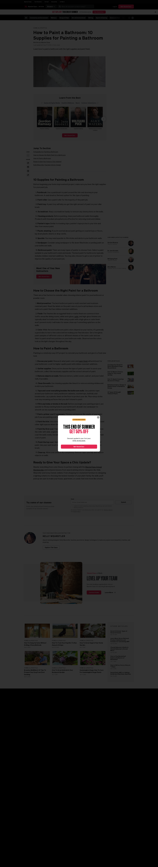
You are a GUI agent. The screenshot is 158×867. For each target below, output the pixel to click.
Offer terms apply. (79, 440)
